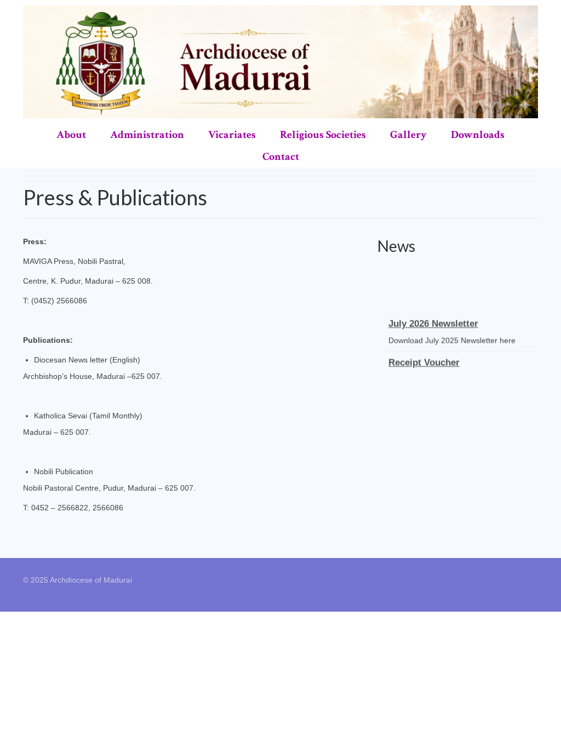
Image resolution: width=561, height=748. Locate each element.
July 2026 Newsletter (433, 321)
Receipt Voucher (424, 360)
